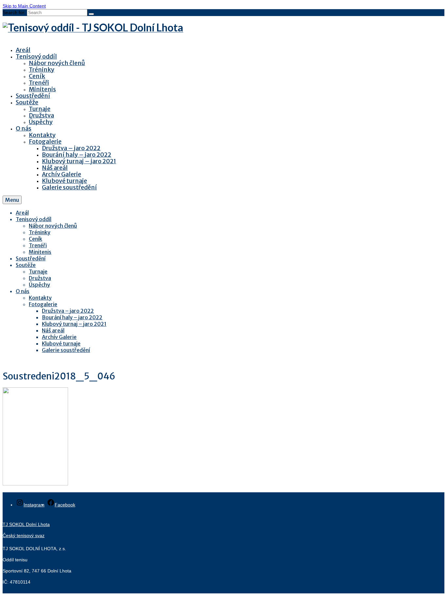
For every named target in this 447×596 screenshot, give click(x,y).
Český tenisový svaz (24, 535)
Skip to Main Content (24, 6)
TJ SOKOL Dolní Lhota (26, 524)
